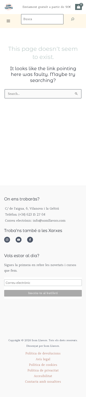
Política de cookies (43, 365)
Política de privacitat (43, 370)
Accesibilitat (43, 376)
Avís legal (43, 359)
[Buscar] (73, 19)
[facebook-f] (31, 240)
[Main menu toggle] (8, 21)
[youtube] (21, 240)
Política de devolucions (43, 353)
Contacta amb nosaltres (43, 382)
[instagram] (9, 240)
